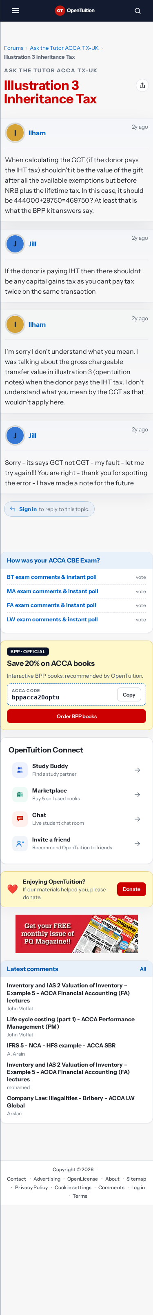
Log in (138, 1187)
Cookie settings (73, 1187)
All (143, 969)
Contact (17, 1179)
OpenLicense (82, 1179)
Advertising (46, 1179)
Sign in (28, 509)
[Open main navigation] (15, 11)
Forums (13, 48)
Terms (80, 1196)
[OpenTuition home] (76, 10)
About (112, 1179)
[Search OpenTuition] (137, 11)
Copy (129, 695)
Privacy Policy (31, 1187)
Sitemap (136, 1179)
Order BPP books (77, 716)
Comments (111, 1187)
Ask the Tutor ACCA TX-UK (64, 48)
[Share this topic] (142, 85)
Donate (131, 889)
